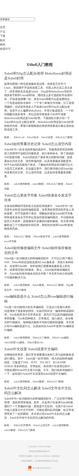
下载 (2, 35)
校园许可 (5, 48)
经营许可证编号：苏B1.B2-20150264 (34, 456)
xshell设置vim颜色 (14, 342)
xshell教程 (38, 183)
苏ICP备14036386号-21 (42, 468)
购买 (2, 40)
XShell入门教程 (63, 137)
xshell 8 (18, 4)
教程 (2, 44)
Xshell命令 (33, 137)
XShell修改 (20, 289)
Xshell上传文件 (41, 425)
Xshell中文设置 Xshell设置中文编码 (31, 349)
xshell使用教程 (22, 183)
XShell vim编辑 (60, 337)
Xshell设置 (47, 137)
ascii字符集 (10, 241)
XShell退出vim (35, 342)
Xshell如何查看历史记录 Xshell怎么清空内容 (38, 144)
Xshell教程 (38, 285)
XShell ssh (19, 137)
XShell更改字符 (41, 236)
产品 (2, 31)
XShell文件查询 (22, 425)
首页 (2, 27)
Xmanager (47, 446)
